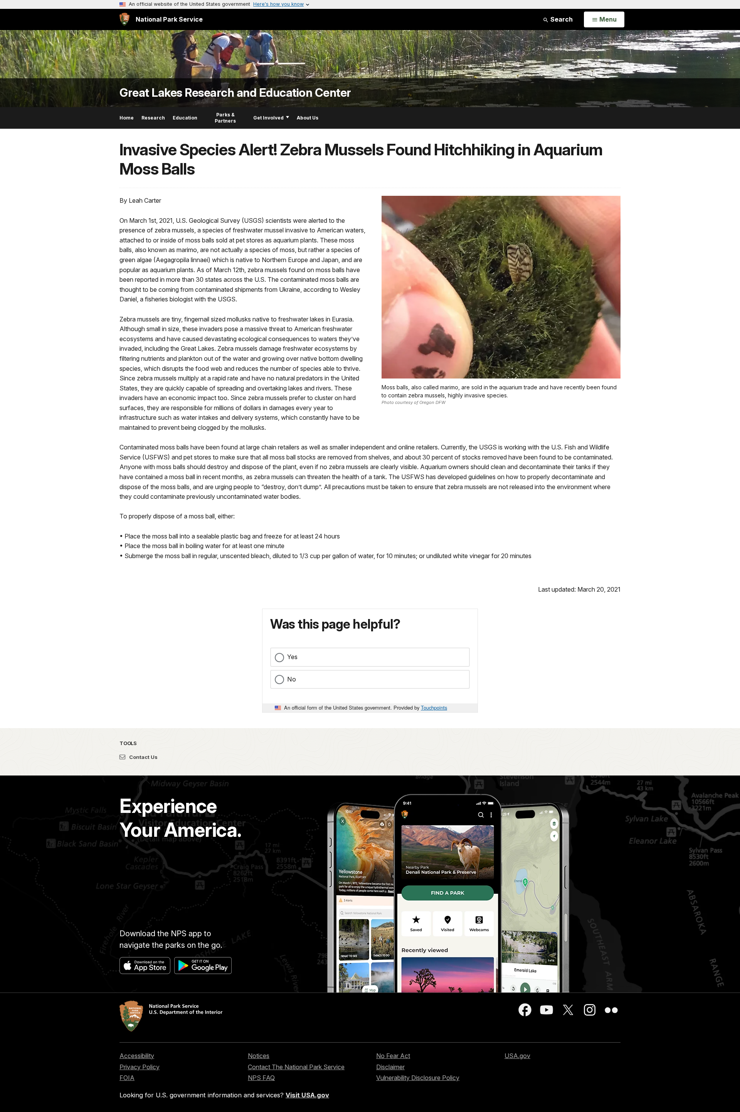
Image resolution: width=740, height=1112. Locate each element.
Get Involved (268, 118)
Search (561, 19)
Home (126, 118)
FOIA (127, 1078)
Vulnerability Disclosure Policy (417, 1078)
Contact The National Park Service (296, 1067)
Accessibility (136, 1056)
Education (185, 118)
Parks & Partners (225, 118)
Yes (292, 657)
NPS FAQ (261, 1078)
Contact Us (143, 757)
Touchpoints (434, 707)
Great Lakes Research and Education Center (235, 92)
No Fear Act (393, 1056)
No (291, 679)
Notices (258, 1056)
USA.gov (517, 1056)
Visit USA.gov (307, 1095)
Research (153, 118)
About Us (307, 118)
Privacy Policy (139, 1067)
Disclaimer (390, 1067)
